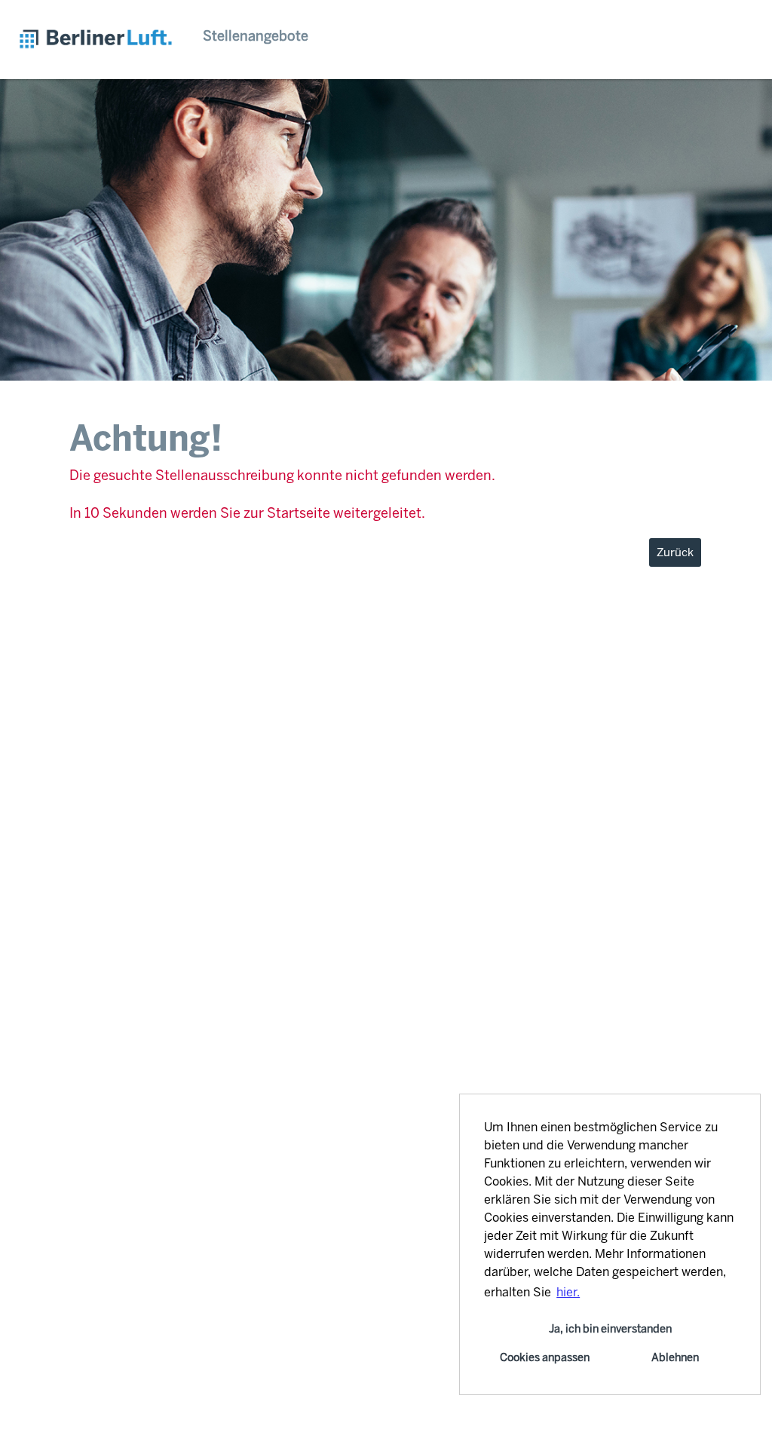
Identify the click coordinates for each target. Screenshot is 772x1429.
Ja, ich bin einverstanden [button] (610, 1329)
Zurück (675, 552)
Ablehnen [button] (675, 1357)
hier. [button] (568, 1292)
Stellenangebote (255, 36)
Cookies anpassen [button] (545, 1357)
